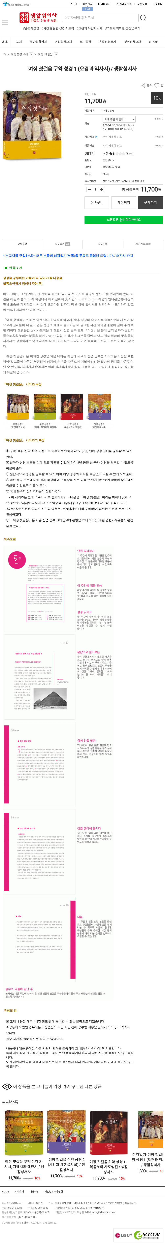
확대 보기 (7, 156)
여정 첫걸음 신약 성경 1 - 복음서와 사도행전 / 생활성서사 (66, 1167)
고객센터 (158, 4)
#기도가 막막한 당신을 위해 (122, 28)
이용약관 (34, 1191)
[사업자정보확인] (96, 1207)
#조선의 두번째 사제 (89, 28)
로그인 (73, 4)
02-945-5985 (15, 1207)
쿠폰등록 (142, 4)
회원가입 (87, 4)
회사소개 (19, 1191)
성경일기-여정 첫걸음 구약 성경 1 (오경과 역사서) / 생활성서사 (109, 1160)
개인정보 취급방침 (54, 1191)
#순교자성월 (31, 28)
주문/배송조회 (124, 4)
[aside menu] (5, 22)
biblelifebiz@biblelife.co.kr (99, 1212)
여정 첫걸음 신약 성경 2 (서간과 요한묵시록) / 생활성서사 (24, 1165)
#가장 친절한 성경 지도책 (57, 28)
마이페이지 (104, 4)
